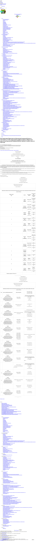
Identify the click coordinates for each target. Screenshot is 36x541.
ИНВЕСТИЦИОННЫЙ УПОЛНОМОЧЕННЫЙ (9, 110)
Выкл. (5, 3)
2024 (2, 136)
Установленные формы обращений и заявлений (9, 460)
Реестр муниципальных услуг (6, 90)
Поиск (2, 130)
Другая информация (5, 96)
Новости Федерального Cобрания (7, 46)
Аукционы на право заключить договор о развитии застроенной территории (12, 106)
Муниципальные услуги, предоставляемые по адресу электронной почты (12, 485)
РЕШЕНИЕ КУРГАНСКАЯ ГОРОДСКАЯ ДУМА (9, 84)
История (4, 20)
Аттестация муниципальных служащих (8, 438)
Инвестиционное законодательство (7, 115)
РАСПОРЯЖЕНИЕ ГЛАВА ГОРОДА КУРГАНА (7, 412)
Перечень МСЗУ (5, 493)
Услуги (2, 89)
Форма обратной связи (6, 515)
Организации (4, 23)
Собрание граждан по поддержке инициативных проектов (10, 53)
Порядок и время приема (6, 123)
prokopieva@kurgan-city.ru (5, 536)
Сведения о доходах (5, 74)
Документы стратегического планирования (8, 80)
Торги (2, 99)
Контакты (4, 68)
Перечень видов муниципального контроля (8, 488)
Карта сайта (4, 528)
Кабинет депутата (5, 449)
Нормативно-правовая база (6, 522)
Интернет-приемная (5, 52)
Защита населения (5, 61)
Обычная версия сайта (3, 4)
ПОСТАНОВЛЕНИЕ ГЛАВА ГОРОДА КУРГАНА (9, 85)
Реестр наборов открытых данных (7, 128)
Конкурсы (4, 36)
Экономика (4, 22)
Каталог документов (5, 77)
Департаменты (5, 57)
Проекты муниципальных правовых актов (8, 59)
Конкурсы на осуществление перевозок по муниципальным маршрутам (11, 104)
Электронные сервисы (6, 95)
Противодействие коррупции (6, 29)
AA (0, 2)
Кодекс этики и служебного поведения (7, 76)
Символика (4, 21)
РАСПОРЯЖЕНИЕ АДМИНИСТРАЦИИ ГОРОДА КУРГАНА (10, 86)
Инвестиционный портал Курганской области (8, 118)
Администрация (4, 55)
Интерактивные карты (6, 129)
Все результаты (2, 8)
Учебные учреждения (5, 41)
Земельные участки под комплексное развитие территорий (10, 108)
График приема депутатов (6, 50)
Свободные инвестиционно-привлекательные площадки (10, 116)
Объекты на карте (5, 459)
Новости (4, 97)
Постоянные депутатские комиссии (7, 51)
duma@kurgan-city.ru (4, 534)
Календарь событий (5, 32)
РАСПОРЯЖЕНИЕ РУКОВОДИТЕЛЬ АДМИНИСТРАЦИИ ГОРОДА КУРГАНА (13, 88)
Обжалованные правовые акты (5, 404)
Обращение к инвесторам (6, 506)
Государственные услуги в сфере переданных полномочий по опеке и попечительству (13, 487)
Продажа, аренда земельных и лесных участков (8, 100)
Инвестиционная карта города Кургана (8, 114)
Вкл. (4, 3)
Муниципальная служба (4, 34)
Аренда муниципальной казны (7, 101)
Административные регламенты (7, 82)
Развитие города (5, 24)
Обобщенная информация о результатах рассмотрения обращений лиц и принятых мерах (14, 125)
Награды (4, 31)
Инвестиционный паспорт (6, 113)
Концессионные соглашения (6, 499)
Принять (33, 539)
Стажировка (4, 435)
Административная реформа (6, 464)
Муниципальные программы (5, 406)
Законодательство (5, 38)
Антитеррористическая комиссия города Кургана (9, 462)
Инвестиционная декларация (6, 508)
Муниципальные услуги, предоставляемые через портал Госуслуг (11, 91)
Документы (3, 134)
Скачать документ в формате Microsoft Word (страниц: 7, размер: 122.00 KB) (9, 150)
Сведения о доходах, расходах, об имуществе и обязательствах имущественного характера (14, 440)
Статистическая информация (6, 67)
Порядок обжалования (5, 78)
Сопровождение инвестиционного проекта (8, 511)
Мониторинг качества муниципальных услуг (8, 94)
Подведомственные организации (7, 58)
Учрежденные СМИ (5, 65)
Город (2, 18)
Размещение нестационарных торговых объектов (9, 105)
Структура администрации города (7, 56)
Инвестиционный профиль (6, 121)
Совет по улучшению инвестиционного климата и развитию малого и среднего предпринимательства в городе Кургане (17, 111)
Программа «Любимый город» (6, 426)
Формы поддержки (5, 117)
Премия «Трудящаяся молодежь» (7, 28)
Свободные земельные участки (7, 504)
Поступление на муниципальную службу (8, 37)
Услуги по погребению (6, 98)
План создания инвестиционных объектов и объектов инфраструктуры (11, 510)
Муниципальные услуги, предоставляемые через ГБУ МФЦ (10, 486)
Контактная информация (6, 40)
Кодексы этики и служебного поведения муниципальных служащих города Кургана (13, 42)
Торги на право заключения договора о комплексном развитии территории (12, 107)
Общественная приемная (6, 469)
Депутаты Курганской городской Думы (8, 49)
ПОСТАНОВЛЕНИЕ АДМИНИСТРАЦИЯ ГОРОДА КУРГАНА (9, 409)
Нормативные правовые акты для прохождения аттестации (10, 81)
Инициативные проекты (6, 33)
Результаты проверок (5, 64)
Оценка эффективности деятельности (7, 60)
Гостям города (5, 25)
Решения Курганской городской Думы (7, 451)
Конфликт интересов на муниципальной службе (9, 44)
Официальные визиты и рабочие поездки (8, 66)
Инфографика (4, 421)
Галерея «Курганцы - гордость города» (7, 27)
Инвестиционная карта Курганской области (8, 112)
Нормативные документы (6, 75)
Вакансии (4, 35)
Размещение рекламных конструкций (7, 103)
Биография (4, 54)
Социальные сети (5, 127)
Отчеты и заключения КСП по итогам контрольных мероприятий (11, 73)
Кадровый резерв (5, 433)
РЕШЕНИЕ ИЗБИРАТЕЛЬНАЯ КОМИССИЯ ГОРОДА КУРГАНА (10, 414)
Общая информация (5, 47)
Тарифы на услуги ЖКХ (6, 83)
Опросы (4, 431)
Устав (3, 419)
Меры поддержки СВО (6, 93)
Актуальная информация (6, 19)
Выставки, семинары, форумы (6, 513)
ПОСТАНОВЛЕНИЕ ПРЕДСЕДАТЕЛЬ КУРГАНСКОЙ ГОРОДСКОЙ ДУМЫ (11, 135)
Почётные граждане (5, 424)
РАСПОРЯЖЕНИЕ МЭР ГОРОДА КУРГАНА (7, 413)
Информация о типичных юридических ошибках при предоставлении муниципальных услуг (14, 492)
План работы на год (5, 72)
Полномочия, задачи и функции (7, 62)
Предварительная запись (6, 490)
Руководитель (4, 71)
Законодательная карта (6, 126)
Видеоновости (5, 30)
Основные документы (4, 407)
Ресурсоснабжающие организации (7, 120)
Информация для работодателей (7, 39)
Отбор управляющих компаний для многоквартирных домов (10, 102)
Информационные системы (6, 465)
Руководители (4, 457)
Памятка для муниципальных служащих (8, 45)
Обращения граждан (4, 122)
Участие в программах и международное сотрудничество (10, 467)
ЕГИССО (4, 69)
